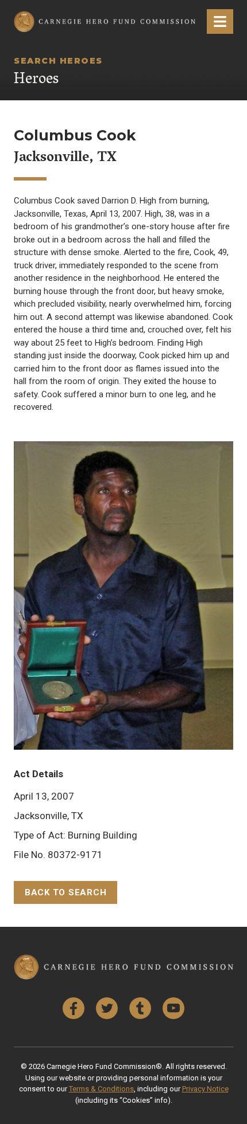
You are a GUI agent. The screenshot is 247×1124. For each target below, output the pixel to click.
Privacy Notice (205, 1088)
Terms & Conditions (101, 1088)
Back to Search (66, 892)
